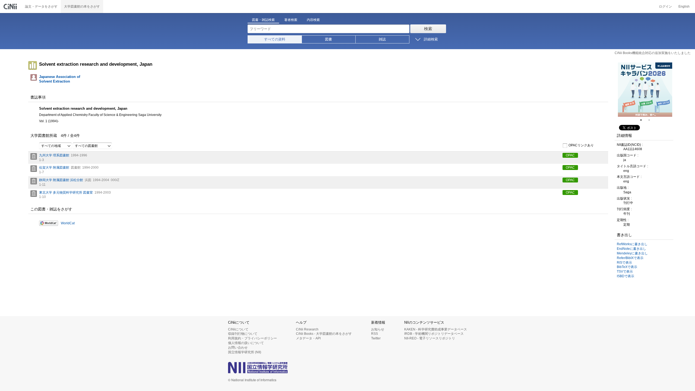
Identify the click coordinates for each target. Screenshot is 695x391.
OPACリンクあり (581, 145)
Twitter (376, 338)
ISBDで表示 (625, 276)
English (684, 6)
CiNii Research (307, 329)
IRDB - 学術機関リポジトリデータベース (434, 334)
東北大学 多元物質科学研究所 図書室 (66, 192)
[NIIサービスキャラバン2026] (645, 89)
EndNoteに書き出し (631, 249)
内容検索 (313, 20)
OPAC (570, 155)
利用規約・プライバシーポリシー (252, 338)
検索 (428, 28)
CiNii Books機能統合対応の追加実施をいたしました (653, 53)
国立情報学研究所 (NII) (244, 352)
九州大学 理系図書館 (54, 155)
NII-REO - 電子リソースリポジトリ (429, 338)
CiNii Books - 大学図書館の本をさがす (324, 334)
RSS (374, 334)
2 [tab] (651, 120)
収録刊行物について (242, 334)
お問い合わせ (238, 347)
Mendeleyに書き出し (632, 253)
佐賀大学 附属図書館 (54, 167)
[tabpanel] (645, 89)
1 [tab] (643, 120)
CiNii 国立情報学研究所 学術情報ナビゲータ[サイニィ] (11, 6)
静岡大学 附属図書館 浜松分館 (61, 180)
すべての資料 (274, 39)
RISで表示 (624, 262)
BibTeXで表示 (627, 267)
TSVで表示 (625, 271)
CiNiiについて (238, 329)
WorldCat (68, 223)
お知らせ (377, 329)
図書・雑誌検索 (263, 20)
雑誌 (382, 39)
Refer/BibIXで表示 (630, 258)
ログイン (665, 6)
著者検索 (290, 20)
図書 (328, 39)
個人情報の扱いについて (246, 343)
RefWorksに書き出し (632, 244)
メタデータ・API (308, 338)
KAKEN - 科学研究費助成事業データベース (435, 329)
